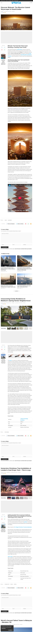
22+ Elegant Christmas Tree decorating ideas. (23, 527)
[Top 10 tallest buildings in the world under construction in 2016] (24, 279)
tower (30, 53)
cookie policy (4, 628)
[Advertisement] (16, 37)
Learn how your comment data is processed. (23, 248)
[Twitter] (2, 12)
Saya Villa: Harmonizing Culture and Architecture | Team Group (3, 361)
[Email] (5, 12)
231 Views (2, 11)
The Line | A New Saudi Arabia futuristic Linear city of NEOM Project (3, 62)
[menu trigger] (2, 2)
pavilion (25, 521)
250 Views (8, 472)
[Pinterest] (3, 12)
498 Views (10, 624)
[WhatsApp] (4, 12)
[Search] (31, 2)
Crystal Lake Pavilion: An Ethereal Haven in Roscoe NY (3, 530)
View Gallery (3, 328)
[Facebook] (1, 12)
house (10, 360)
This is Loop (10, 556)
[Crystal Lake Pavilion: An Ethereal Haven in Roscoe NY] (3, 526)
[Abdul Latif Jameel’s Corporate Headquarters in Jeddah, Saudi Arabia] (8, 279)
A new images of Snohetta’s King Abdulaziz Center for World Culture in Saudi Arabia (8, 268)
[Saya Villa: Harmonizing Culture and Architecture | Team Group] (3, 356)
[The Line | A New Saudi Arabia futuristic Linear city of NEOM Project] (3, 56)
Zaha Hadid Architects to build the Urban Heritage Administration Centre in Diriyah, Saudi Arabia (24, 268)
